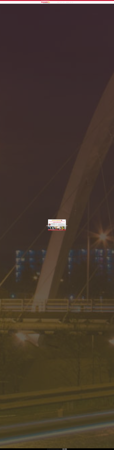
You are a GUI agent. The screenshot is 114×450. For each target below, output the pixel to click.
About (72, 2)
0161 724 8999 (42, 0)
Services (64, 2)
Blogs (70, 2)
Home (58, 2)
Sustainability (67, 2)
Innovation (61, 2)
